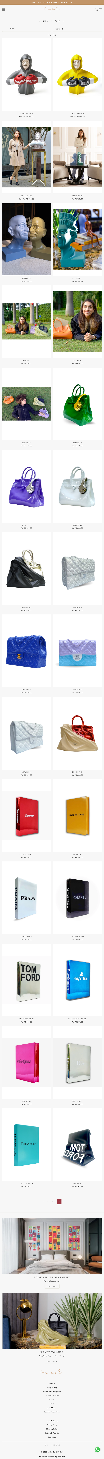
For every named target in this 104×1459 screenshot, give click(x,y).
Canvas (52, 1400)
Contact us (52, 1437)
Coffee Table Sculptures (52, 1391)
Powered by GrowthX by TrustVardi (52, 1456)
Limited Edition (52, 1408)
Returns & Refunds (52, 1433)
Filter (11, 28)
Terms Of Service (52, 1421)
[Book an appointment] (52, 1246)
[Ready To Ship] (52, 1321)
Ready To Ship (52, 1387)
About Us (52, 1383)
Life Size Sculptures (52, 1395)
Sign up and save (52, 1445)
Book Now (52, 1286)
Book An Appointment (52, 1412)
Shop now (52, 1361)
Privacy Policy (52, 1425)
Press (52, 1404)
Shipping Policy (52, 1429)
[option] (52, 2)
